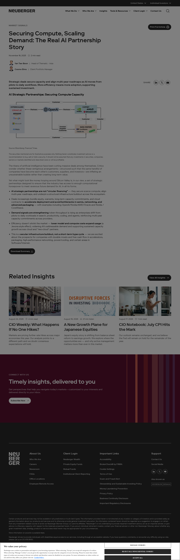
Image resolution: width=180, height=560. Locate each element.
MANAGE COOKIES (137, 545)
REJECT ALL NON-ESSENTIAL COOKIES (137, 551)
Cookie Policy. (39, 557)
